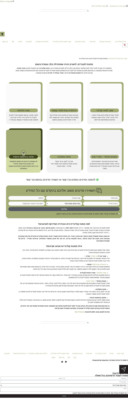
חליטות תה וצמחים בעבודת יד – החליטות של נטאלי (30, 353)
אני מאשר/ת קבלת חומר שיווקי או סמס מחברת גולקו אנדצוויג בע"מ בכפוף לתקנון (87, 214)
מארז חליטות (101, 273)
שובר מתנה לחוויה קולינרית (62, 41)
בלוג (74, 357)
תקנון (53, 357)
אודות (20, 41)
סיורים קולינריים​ (120, 41)
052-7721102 (80, 312)
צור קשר (5, 41)
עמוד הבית (123, 58)
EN (13, 41)
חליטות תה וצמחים (42, 41)
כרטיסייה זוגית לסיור (99, 264)
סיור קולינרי (94, 256)
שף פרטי (92, 41)
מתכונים (29, 41)
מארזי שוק (90, 281)
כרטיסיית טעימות (105, 41)
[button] (2, 34)
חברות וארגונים (80, 41)
